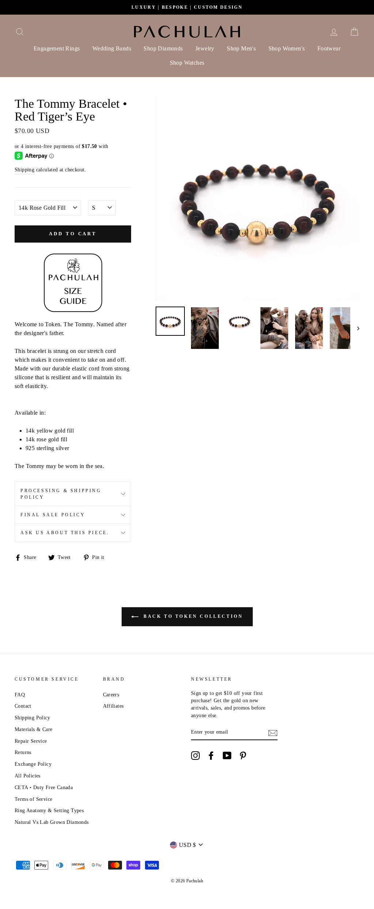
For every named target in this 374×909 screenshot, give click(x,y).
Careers (111, 694)
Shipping (24, 169)
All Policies (28, 776)
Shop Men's (241, 48)
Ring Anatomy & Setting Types (49, 810)
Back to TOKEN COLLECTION (192, 616)
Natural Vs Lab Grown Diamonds (52, 822)
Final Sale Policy (52, 514)
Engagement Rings (57, 48)
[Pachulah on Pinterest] (242, 755)
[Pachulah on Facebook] (211, 755)
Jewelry (204, 48)
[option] (187, 7)
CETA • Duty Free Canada (44, 787)
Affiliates (113, 706)
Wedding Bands (111, 48)
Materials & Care (33, 729)
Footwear (328, 48)
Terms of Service (33, 799)
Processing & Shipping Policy (61, 494)
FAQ (20, 694)
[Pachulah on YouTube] (227, 755)
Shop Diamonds (163, 48)
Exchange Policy (33, 764)
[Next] (354, 328)
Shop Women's (286, 48)
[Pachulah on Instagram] (195, 755)
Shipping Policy (32, 717)
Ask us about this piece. (64, 532)
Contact (23, 706)
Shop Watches (187, 63)
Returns (23, 752)
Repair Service (31, 741)
